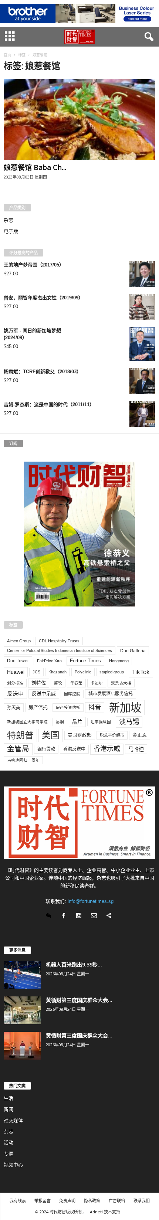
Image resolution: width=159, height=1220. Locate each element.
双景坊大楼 (121, 683)
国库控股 (72, 693)
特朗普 (20, 735)
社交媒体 (13, 1120)
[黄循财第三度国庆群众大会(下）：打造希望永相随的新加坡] (22, 1010)
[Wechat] (50, 916)
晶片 (77, 722)
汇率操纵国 (101, 722)
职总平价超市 (112, 735)
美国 (51, 735)
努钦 (58, 683)
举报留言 (42, 1200)
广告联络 (117, 1200)
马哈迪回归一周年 (23, 760)
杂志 (8, 220)
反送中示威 (44, 693)
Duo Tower (18, 660)
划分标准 (15, 683)
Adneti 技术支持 (105, 1211)
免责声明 (67, 1200)
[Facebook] (65, 916)
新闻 (8, 1109)
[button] (147, 37)
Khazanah (57, 672)
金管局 (18, 749)
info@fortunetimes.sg (91, 901)
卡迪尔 (97, 683)
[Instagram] (80, 916)
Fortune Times (85, 660)
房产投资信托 (68, 707)
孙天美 (13, 707)
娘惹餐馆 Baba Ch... (35, 167)
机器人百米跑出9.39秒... (74, 964)
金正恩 (139, 735)
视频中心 (13, 1165)
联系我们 (141, 1200)
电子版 (11, 231)
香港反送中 (74, 749)
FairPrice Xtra (49, 661)
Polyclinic (83, 672)
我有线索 (18, 1200)
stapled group (111, 672)
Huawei (15, 672)
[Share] (110, 916)
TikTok (141, 672)
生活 (8, 1098)
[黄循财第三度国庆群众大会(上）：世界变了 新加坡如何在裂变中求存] (22, 1046)
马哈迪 (136, 749)
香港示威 (107, 748)
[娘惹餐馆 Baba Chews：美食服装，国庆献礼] (79, 119)
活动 (8, 1142)
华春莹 (76, 683)
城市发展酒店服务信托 (110, 693)
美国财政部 (80, 735)
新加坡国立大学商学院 (27, 722)
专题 (8, 1153)
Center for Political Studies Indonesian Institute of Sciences (59, 650)
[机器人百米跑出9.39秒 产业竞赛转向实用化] (22, 975)
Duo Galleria (133, 650)
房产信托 (38, 707)
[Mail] (95, 916)
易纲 (60, 722)
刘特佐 (38, 683)
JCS (36, 672)
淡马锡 (129, 721)
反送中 (15, 694)
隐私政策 (92, 1200)
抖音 (94, 707)
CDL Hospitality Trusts (59, 641)
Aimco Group (19, 641)
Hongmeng (119, 661)
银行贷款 (46, 749)
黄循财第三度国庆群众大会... (79, 999)
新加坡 (125, 707)
